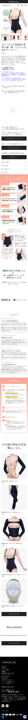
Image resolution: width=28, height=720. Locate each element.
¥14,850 (3, 545)
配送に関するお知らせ (14, 1)
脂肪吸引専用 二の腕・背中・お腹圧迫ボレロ (12, 543)
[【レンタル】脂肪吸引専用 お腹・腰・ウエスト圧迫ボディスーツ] (4, 37)
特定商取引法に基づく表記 (7, 673)
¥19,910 (2, 576)
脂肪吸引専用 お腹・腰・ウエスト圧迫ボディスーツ (13, 574)
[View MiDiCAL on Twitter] (2, 705)
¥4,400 (2, 607)
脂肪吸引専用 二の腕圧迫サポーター (10, 481)
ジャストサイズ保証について (8, 681)
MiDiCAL (6, 710)
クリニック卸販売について (7, 683)
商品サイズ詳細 (5, 162)
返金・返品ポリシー (6, 676)
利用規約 (3, 671)
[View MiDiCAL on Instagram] (7, 705)
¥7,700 (2, 482)
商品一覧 (3, 666)
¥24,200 (3, 514)
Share (6, 172)
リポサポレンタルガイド (7, 679)
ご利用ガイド (4, 668)
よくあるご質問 (5, 669)
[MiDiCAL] (6, 5)
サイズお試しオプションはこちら (14, 138)
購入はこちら (14, 157)
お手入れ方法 (4, 165)
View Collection (14, 614)
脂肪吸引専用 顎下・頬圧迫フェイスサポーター (12, 605)
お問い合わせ (4, 678)
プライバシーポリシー (6, 674)
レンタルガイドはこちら (14, 147)
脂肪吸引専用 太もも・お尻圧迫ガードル (11, 512)
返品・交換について (6, 169)
